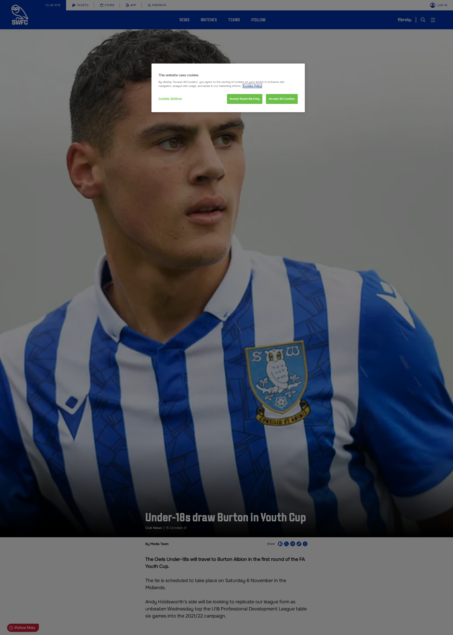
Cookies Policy (252, 86)
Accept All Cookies (282, 98)
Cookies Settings (170, 98)
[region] (228, 88)
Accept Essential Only (245, 98)
